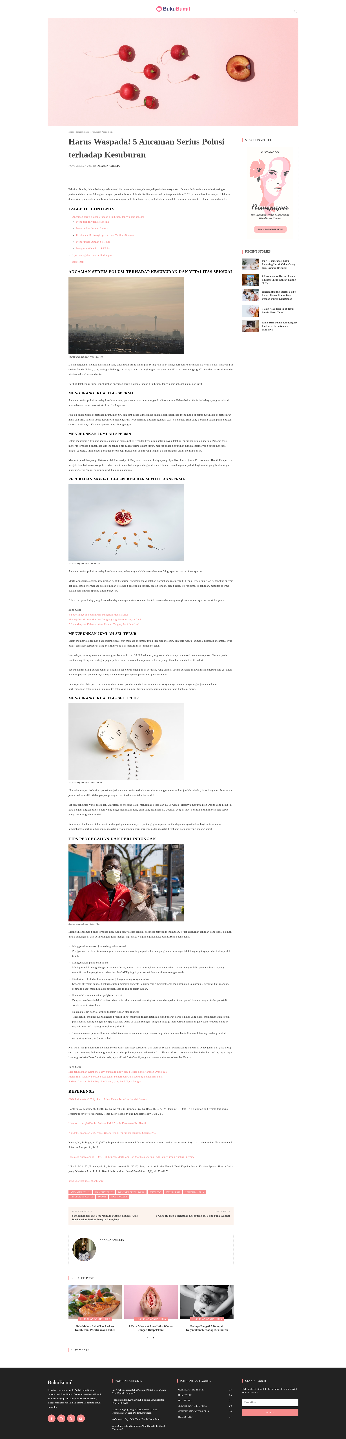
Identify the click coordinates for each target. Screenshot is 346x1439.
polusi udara (119, 1196)
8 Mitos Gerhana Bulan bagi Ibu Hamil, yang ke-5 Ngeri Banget (104, 1081)
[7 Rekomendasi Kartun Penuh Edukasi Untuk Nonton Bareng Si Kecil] (250, 280)
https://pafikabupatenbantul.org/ (86, 1180)
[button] (295, 11)
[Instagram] (61, 1418)
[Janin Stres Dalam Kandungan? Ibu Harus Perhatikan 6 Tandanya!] (250, 326)
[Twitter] (71, 1418)
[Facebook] (52, 1418)
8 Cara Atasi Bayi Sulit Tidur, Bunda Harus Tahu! (136, 1419)
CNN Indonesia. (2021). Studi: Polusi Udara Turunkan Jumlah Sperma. (108, 1099)
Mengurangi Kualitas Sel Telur (93, 248)
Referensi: (78, 261)
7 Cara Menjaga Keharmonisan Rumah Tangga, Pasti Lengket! (103, 624)
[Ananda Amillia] (84, 1249)
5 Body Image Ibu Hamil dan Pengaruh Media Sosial (98, 614)
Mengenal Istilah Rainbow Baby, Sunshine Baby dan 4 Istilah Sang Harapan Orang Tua (117, 1071)
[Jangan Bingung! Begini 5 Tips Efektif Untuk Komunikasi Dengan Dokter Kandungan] (250, 295)
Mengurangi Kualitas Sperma (92, 221)
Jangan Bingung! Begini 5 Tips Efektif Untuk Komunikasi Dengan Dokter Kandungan (279, 295)
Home (71, 132)
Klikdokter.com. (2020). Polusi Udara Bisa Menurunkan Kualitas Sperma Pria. (112, 1132)
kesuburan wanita (81, 1196)
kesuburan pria (194, 1192)
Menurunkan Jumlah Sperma (92, 228)
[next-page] (153, 1338)
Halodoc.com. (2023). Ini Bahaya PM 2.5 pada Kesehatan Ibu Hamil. (107, 1123)
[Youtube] (81, 1418)
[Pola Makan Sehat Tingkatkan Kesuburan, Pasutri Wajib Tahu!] (95, 1302)
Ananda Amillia (108, 166)
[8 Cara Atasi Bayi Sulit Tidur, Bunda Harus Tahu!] (250, 311)
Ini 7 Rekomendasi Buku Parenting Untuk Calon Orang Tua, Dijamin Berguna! (278, 264)
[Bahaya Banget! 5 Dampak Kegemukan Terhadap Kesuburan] (207, 1302)
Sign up (270, 1412)
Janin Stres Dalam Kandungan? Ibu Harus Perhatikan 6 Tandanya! (279, 326)
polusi (102, 1196)
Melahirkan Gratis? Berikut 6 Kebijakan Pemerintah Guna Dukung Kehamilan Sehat (115, 1076)
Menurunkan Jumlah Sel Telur (93, 241)
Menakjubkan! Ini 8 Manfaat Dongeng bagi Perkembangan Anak (105, 619)
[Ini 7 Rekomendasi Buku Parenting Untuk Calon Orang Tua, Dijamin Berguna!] (250, 264)
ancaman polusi (80, 1192)
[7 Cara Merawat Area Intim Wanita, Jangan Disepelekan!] (151, 1302)
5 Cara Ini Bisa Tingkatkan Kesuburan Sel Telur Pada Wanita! (193, 1215)
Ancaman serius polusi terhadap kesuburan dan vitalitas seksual (108, 216)
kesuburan (173, 1192)
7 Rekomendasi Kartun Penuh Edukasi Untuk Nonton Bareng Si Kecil (279, 280)
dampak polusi (104, 1192)
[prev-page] (147, 1338)
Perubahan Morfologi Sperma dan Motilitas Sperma (105, 235)
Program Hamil (82, 132)
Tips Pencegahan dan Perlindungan (92, 255)
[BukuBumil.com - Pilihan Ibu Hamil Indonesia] (173, 8)
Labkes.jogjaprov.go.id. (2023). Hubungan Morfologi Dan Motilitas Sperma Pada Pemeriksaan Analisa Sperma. (131, 1156)
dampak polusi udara (131, 1192)
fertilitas (155, 1192)
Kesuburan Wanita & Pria (102, 132)
